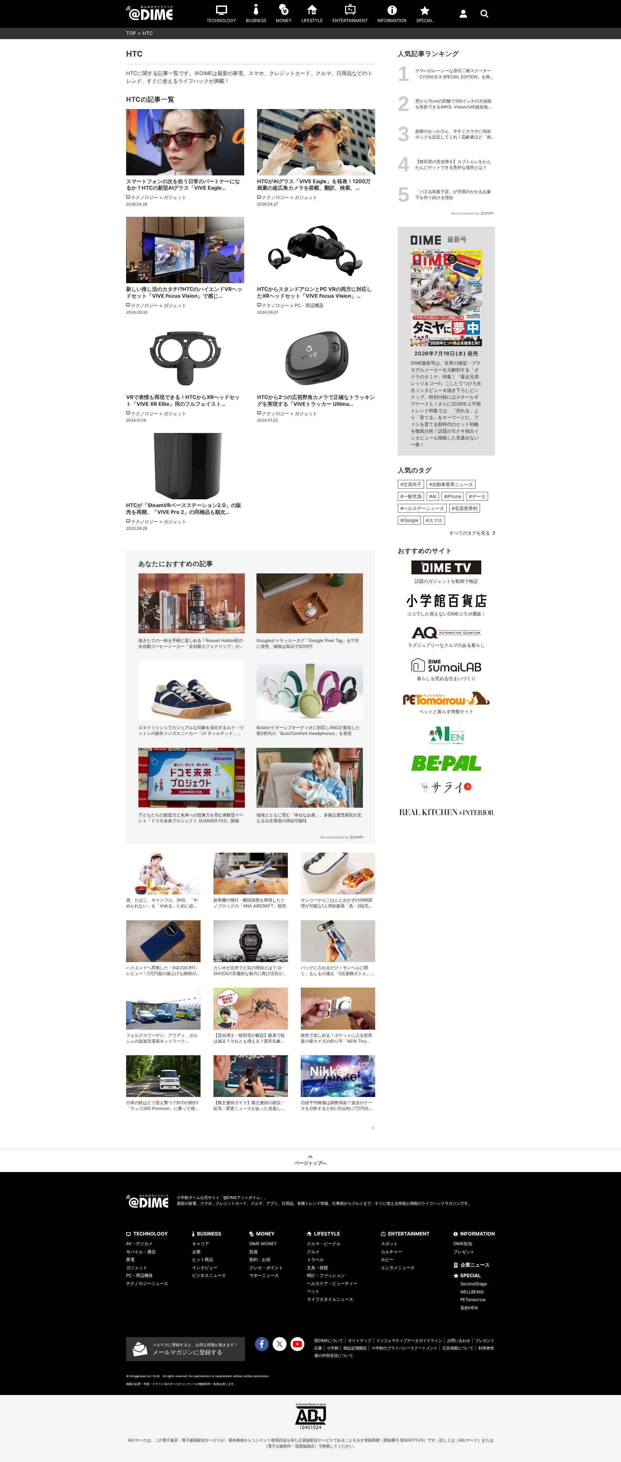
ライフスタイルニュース (330, 1299)
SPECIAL (470, 1275)
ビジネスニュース (209, 1275)
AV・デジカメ (139, 1243)
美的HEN (469, 1307)
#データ (477, 496)
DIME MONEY (263, 1243)
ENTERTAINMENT (409, 1234)
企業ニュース (475, 1265)
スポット (389, 1243)
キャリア (200, 1243)
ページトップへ (310, 1163)
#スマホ (434, 520)
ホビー (387, 1259)
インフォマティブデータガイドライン (409, 1340)
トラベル (315, 1259)
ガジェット (136, 1267)
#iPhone (452, 496)
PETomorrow (473, 1299)
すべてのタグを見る (469, 533)
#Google (409, 520)
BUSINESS (209, 1234)
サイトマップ (359, 1340)
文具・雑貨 (317, 1267)
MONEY (265, 1234)
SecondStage (473, 1283)
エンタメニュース (398, 1267)
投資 (253, 1251)
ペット (313, 1291)
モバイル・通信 (141, 1251)
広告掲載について (458, 1348)
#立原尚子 (410, 484)
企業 (196, 1251)
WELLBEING (472, 1291)
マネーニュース (264, 1275)
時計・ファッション (326, 1275)
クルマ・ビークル (324, 1243)
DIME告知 (462, 1243)
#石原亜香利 (464, 508)
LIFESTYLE (327, 1234)
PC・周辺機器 (139, 1275)
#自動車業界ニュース (451, 484)
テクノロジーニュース (147, 1283)
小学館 (333, 1348)
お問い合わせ (458, 1340)
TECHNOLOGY (150, 1234)
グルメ (313, 1251)
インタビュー (204, 1267)
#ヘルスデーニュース (422, 508)
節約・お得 (259, 1259)
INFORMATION (477, 1234)
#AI (432, 496)
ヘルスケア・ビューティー (332, 1283)
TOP (131, 33)
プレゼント (463, 1251)
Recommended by (335, 837)
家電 (130, 1259)
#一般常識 (410, 496)
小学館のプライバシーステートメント (405, 1348)
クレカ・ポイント (266, 1267)
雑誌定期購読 (355, 1348)
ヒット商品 (202, 1259)
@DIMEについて (328, 1340)
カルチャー (391, 1251)
